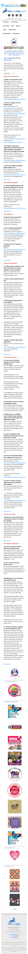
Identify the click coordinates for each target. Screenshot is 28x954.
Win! (12, 25)
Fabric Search (12, 29)
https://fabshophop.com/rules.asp (13, 142)
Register (15, 51)
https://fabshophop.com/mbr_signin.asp (15, 99)
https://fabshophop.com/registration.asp (15, 113)
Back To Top (7, 179)
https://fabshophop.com (10, 108)
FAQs (21, 53)
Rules (16, 18)
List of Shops (14, 22)
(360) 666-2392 (15, 936)
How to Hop (6, 25)
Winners (18, 25)
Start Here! (6, 22)
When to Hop (16, 54)
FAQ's (4, 29)
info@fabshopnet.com (15, 934)
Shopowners (16, 33)
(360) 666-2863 (15, 937)
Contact (20, 18)
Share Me (14, 678)
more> (14, 847)
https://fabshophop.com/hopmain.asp (14, 138)
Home (9, 18)
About (12, 18)
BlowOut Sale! (7, 33)
